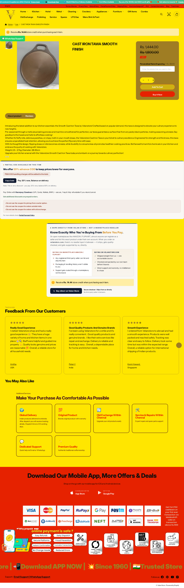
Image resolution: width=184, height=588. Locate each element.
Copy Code (9, 181)
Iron (16, 24)
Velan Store (161, 585)
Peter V (72, 364)
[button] (161, 14)
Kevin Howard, (133, 364)
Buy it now (157, 94)
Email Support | (22, 576)
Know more (22, 2)
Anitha (13, 364)
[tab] (15, 116)
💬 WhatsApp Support (12, 38)
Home (10, 24)
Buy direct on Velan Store (67, 291)
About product (14, 116)
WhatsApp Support (40, 576)
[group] (9, 45)
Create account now (172, 2)
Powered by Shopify (172, 585)
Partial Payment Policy (27, 215)
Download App (39, 2)
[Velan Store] (10, 14)
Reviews (29, 116)
